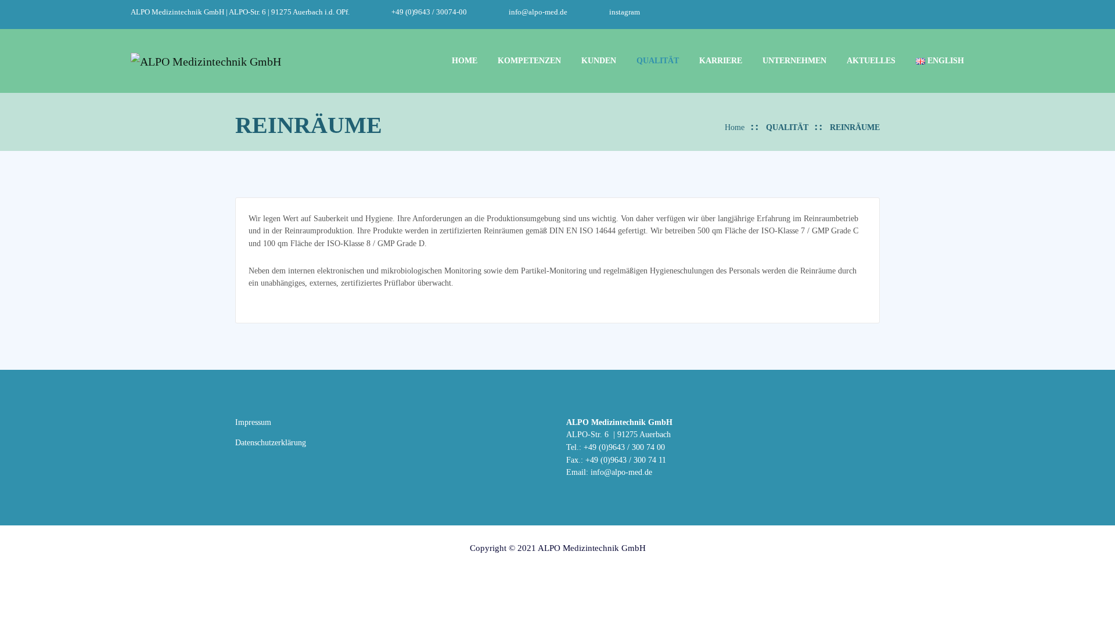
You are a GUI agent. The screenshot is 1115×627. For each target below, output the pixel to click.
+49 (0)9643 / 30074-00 (429, 12)
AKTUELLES (871, 60)
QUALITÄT (657, 60)
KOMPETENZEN (529, 60)
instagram (624, 12)
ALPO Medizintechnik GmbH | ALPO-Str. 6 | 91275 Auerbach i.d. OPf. (240, 12)
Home (734, 127)
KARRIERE (720, 60)
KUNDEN (598, 60)
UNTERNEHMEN (794, 60)
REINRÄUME (855, 127)
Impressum (253, 422)
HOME (464, 60)
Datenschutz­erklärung (270, 442)
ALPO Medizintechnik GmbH (592, 548)
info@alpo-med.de (538, 12)
